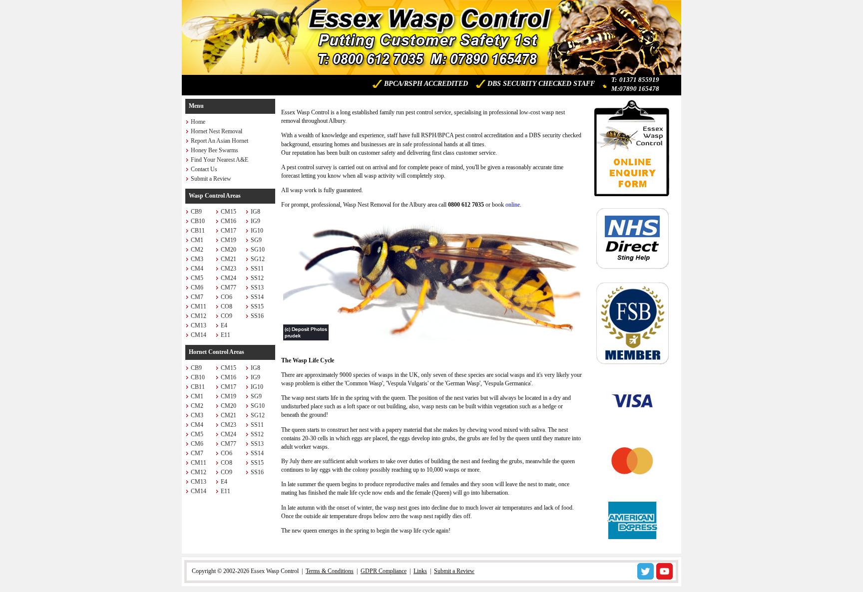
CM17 (228, 230)
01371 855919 (639, 79)
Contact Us (204, 169)
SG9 (256, 240)
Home (198, 121)
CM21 (228, 259)
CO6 (226, 297)
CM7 (197, 297)
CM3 (197, 259)
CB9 (196, 211)
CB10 (198, 221)
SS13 (257, 287)
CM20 (228, 249)
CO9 (226, 315)
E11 (225, 334)
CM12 (198, 315)
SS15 (257, 306)
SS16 (257, 315)
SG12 (258, 259)
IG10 (257, 230)
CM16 (228, 221)
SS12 (257, 278)
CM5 (197, 278)
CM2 (197, 249)
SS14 (257, 297)
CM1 (197, 240)
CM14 (198, 334)
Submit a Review (211, 178)
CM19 (228, 240)
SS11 (257, 268)
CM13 (198, 325)
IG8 (255, 211)
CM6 (197, 287)
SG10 (258, 249)
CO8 (226, 306)
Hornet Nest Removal (216, 131)
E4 (224, 325)
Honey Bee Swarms (214, 150)
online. (513, 204)
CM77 (228, 287)
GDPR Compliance (384, 571)
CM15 (228, 211)
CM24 (228, 278)
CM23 (228, 268)
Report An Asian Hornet (219, 140)
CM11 (198, 306)
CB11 (198, 230)
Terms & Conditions (330, 571)
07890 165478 (639, 88)
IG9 (255, 221)
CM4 (197, 268)
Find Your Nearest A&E (219, 159)
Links (420, 571)
